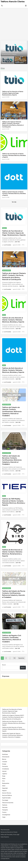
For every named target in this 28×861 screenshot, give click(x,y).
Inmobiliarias (5, 769)
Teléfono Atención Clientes (13, 1)
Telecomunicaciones (7, 802)
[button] (20, 42)
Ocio (3, 781)
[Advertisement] (14, 23)
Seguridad (5, 788)
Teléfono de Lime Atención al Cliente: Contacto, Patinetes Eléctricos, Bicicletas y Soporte (14, 155)
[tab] (3, 68)
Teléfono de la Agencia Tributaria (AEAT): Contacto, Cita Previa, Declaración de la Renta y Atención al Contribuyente (13, 717)
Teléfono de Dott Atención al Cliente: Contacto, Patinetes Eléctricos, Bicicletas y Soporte (14, 193)
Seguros (4, 228)
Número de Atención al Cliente (9, 832)
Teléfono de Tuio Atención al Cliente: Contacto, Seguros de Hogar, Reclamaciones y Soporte (12, 93)
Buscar (4, 665)
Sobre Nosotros (5, 837)
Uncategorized (6, 814)
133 (14, 658)
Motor (4, 314)
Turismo (4, 812)
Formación (5, 766)
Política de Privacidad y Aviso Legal (10, 834)
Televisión (4, 807)
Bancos (4, 759)
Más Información (5, 829)
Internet (4, 771)
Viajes (3, 817)
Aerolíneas (5, 754)
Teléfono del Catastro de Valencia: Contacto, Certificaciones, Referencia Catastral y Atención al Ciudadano (12, 411)
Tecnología (5, 800)
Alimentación (5, 756)
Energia (4, 764)
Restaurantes (5, 783)
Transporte (5, 810)
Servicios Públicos (6, 270)
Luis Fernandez (7, 245)
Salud (3, 785)
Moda (3, 776)
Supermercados (6, 797)
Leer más (17, 241)
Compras (4, 761)
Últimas (3, 68)
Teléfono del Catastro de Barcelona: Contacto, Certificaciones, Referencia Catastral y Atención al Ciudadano (12, 460)
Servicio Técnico (6, 793)
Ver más (14, 202)
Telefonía (4, 805)
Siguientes (21, 658)
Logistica (4, 773)
